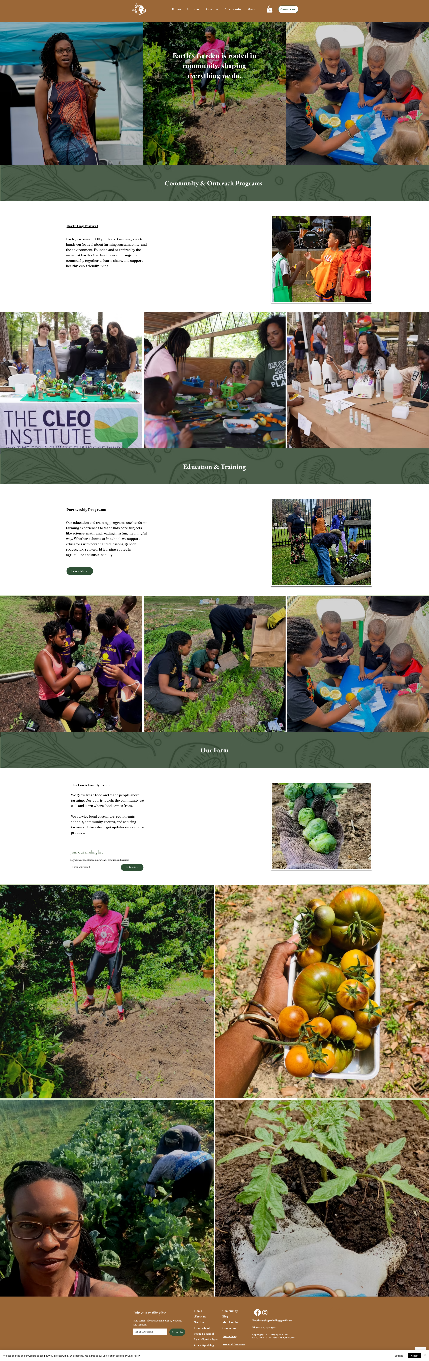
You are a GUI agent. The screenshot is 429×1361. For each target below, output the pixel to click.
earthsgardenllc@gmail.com (276, 1320)
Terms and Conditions (234, 1344)
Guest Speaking (204, 1345)
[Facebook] (257, 1312)
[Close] (425, 1355)
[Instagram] (265, 1312)
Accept (414, 1355)
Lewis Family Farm (206, 1339)
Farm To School (204, 1334)
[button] (252, 9)
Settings (399, 1355)
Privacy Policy (230, 1336)
